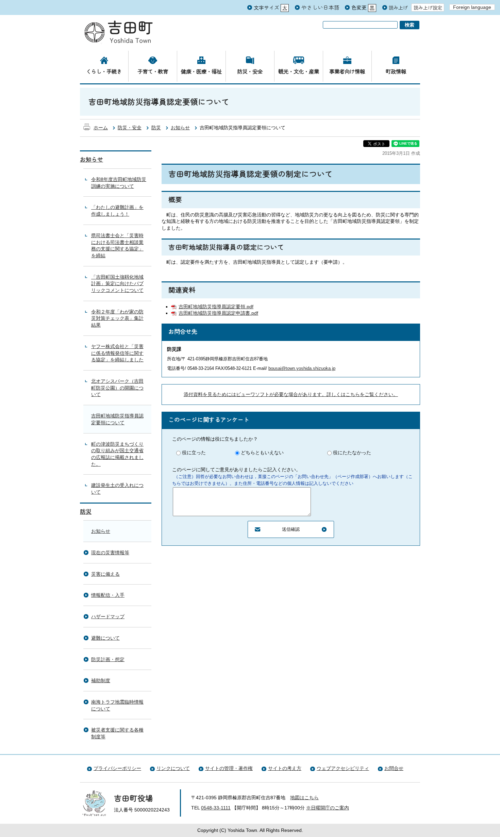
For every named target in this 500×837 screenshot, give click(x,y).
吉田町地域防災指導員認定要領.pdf (216, 306)
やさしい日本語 (320, 7)
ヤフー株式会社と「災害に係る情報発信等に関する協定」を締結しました (117, 353)
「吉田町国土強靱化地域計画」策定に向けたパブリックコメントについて (117, 283)
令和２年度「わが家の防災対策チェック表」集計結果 (117, 318)
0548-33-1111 (216, 807)
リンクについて (173, 768)
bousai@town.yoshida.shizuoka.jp (301, 368)
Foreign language (472, 7)
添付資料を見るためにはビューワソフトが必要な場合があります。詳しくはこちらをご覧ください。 (291, 394)
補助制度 (100, 680)
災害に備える (105, 574)
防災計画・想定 (107, 659)
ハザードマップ (107, 616)
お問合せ (393, 768)
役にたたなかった (352, 452)
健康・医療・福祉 (201, 71)
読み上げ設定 (428, 7)
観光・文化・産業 (298, 71)
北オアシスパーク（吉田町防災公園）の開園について (117, 387)
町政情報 (396, 71)
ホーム (101, 127)
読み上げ (398, 8)
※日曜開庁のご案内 (327, 807)
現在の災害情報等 (110, 552)
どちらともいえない (262, 452)
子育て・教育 (152, 71)
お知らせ (180, 127)
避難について (105, 638)
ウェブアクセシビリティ (343, 768)
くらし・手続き (104, 71)
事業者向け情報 (347, 71)
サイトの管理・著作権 (229, 768)
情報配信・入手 (107, 595)
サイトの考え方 (284, 768)
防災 (156, 127)
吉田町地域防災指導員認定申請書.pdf (218, 313)
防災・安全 (250, 71)
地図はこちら (304, 797)
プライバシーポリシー (117, 768)
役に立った (194, 452)
